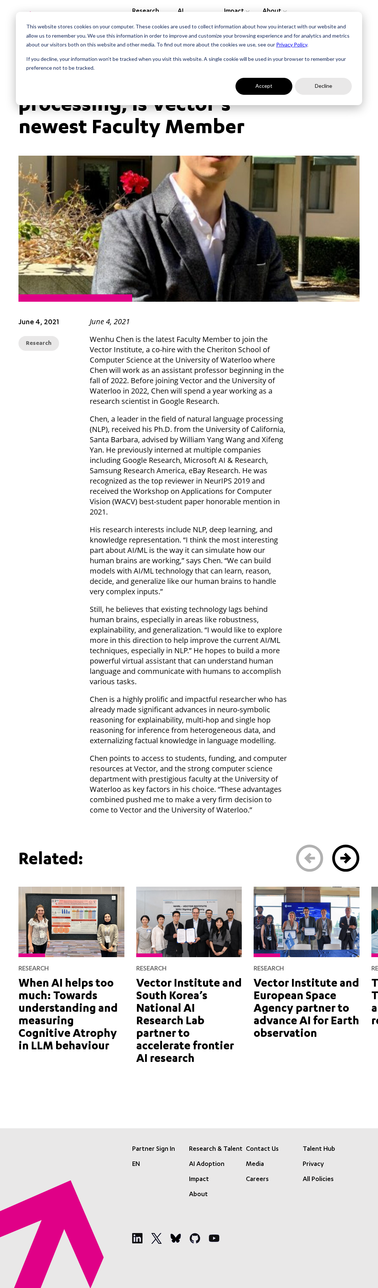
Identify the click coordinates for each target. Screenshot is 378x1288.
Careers (257, 1179)
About (198, 1194)
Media (255, 1164)
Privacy (313, 1164)
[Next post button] (346, 858)
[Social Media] (137, 1238)
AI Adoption (206, 1164)
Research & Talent (216, 1149)
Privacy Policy (291, 44)
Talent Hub (319, 1149)
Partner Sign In (153, 1149)
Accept (263, 86)
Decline (323, 86)
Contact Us (262, 1149)
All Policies (318, 1179)
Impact (199, 1179)
